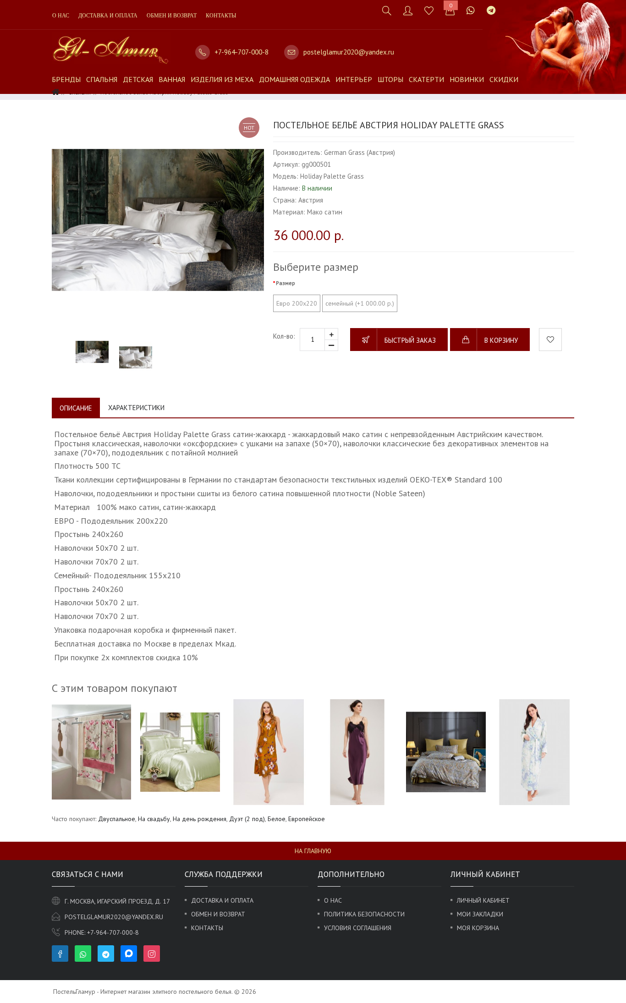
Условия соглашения (357, 928)
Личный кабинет (483, 900)
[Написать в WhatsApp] (471, 10)
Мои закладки (480, 914)
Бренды (66, 79)
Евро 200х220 (296, 303)
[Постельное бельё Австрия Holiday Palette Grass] (158, 220)
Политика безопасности (364, 914)
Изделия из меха (222, 79)
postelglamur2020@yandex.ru (348, 52)
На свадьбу (154, 819)
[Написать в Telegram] (491, 10)
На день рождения (199, 819)
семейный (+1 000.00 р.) (359, 303)
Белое (277, 819)
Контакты (221, 15)
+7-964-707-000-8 (241, 52)
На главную (313, 851)
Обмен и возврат (172, 15)
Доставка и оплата (107, 15)
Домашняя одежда (294, 79)
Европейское (306, 819)
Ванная (172, 79)
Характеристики (136, 407)
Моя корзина (478, 928)
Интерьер (353, 79)
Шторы (390, 79)
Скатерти (426, 79)
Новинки (467, 79)
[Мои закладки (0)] (428, 10)
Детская (138, 79)
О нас (60, 15)
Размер (285, 283)
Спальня (101, 79)
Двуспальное (116, 819)
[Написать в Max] (507, 5)
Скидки (503, 79)
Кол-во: (284, 336)
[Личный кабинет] (407, 10)
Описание (76, 408)
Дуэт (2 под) (247, 819)
